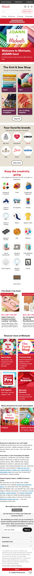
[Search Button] (4, 11)
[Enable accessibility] (30, 572)
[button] (17, 572)
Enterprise (30, 2)
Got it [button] (17, 569)
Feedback (18, 510)
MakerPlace (18, 2)
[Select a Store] (25, 7)
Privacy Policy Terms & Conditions (12, 565)
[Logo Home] (5, 6)
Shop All (17, 119)
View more (17, 163)
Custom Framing (6, 2)
